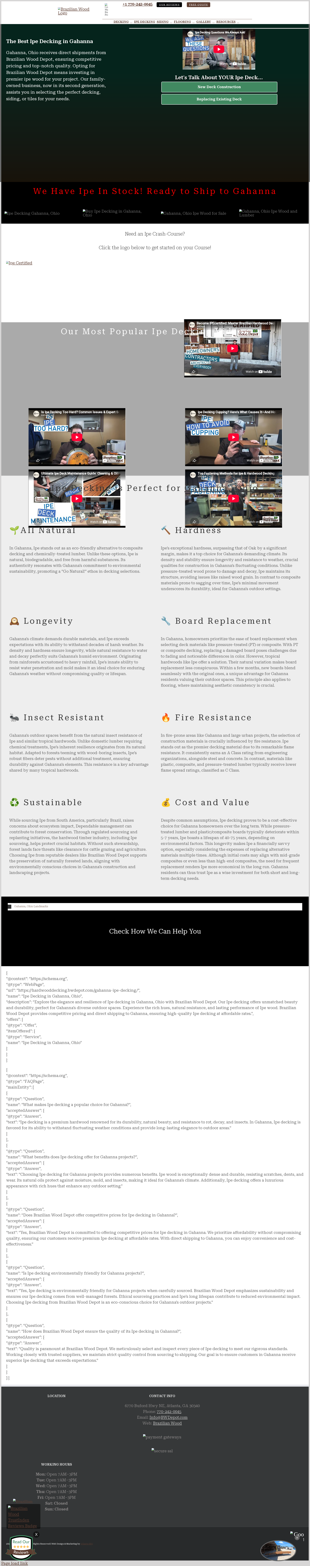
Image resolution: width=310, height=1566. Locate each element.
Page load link (14, 1563)
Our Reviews (169, 4)
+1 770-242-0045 (137, 4)
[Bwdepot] (278, 1550)
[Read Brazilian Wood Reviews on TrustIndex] (23, 1526)
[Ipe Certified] (19, 263)
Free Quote (198, 4)
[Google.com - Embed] (56, 1427)
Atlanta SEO (87, 1544)
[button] (155, 906)
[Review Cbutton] (21, 1548)
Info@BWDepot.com (169, 1417)
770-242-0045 (169, 1411)
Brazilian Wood (167, 1423)
